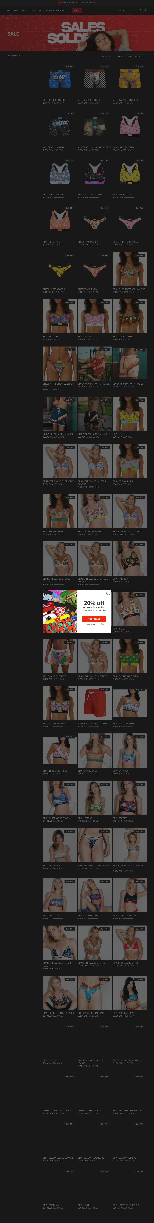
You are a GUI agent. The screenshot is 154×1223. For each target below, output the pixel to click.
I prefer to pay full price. (94, 624)
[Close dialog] (108, 593)
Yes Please (94, 619)
